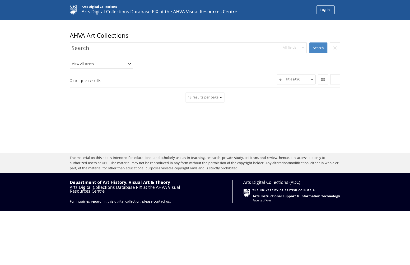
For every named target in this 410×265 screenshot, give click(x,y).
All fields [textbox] (289, 47)
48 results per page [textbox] (203, 97)
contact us (162, 201)
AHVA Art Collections (99, 35)
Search (318, 48)
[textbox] (296, 79)
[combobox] (294, 47)
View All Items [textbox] (83, 63)
